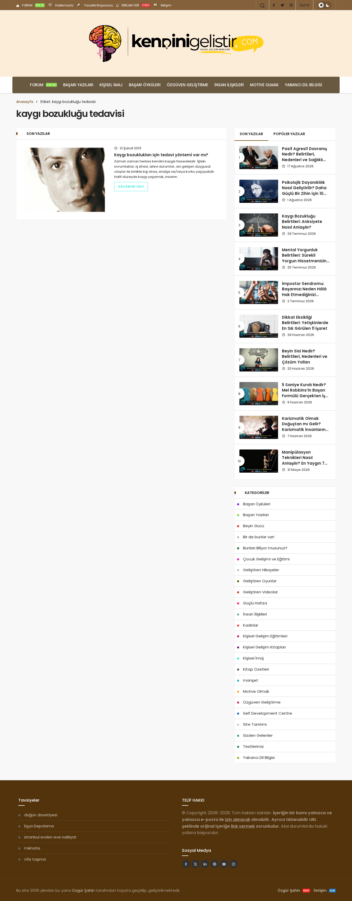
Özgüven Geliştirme (187, 85)
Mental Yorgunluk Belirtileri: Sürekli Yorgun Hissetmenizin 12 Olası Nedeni (304, 258)
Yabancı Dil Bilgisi (303, 85)
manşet (250, 680)
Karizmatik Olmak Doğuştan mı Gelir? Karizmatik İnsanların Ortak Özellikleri (303, 427)
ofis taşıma (35, 859)
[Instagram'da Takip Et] (234, 864)
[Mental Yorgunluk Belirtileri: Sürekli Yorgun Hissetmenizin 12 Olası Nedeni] (258, 258)
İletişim (165, 5)
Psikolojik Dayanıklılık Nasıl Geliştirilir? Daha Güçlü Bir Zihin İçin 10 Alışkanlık (304, 191)
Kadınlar (250, 625)
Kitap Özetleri (256, 669)
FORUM (32, 5)
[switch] (324, 5)
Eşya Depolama (39, 826)
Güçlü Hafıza (255, 603)
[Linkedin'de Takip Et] (205, 864)
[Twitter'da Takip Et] (195, 864)
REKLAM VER (135, 5)
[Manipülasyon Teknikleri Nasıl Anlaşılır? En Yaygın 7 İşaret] (258, 461)
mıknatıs (32, 848)
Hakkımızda (63, 5)
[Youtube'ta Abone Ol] (224, 864)
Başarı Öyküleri (145, 85)
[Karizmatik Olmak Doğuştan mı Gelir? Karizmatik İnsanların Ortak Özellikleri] (258, 427)
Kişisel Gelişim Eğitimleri (265, 636)
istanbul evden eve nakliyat (50, 837)
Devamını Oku (131, 186)
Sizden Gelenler (258, 735)
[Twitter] (282, 5)
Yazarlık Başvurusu (98, 5)
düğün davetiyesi (40, 815)
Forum (43, 85)
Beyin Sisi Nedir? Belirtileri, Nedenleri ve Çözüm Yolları (304, 356)
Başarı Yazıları (78, 85)
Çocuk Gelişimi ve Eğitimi (266, 559)
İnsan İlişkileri (229, 85)
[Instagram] (291, 5)
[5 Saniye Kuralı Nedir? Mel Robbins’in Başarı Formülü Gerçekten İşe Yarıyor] (258, 393)
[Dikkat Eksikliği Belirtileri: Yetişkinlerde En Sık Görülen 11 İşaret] (258, 326)
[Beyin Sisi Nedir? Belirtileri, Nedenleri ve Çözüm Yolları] (258, 359)
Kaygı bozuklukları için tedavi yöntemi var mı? (161, 155)
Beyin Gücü (253, 526)
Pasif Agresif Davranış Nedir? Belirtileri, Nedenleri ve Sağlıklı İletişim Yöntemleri (304, 157)
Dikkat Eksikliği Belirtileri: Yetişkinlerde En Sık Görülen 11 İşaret (305, 323)
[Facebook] (273, 5)
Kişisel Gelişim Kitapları (264, 647)
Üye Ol (304, 5)
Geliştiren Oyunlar (259, 581)
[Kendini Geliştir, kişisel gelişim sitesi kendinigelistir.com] (176, 43)
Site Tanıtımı (255, 724)
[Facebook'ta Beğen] (186, 864)
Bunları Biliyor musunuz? (265, 548)
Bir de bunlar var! (258, 537)
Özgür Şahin (83, 890)
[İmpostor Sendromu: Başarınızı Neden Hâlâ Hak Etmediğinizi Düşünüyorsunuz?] (258, 292)
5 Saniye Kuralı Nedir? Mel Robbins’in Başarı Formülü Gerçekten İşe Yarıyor (305, 393)
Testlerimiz (253, 746)
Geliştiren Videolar (260, 592)
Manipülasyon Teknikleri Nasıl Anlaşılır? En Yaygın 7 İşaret (303, 460)
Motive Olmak (264, 85)
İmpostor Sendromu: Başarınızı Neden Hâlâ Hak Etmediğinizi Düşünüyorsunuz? (304, 292)
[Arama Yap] (262, 5)
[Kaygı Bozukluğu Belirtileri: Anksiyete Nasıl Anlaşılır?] (258, 225)
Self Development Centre (267, 713)
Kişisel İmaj (111, 85)
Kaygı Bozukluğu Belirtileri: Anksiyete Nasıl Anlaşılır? (302, 221)
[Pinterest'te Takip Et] (215, 864)
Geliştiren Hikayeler (261, 570)
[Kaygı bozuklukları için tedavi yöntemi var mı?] (64, 180)
